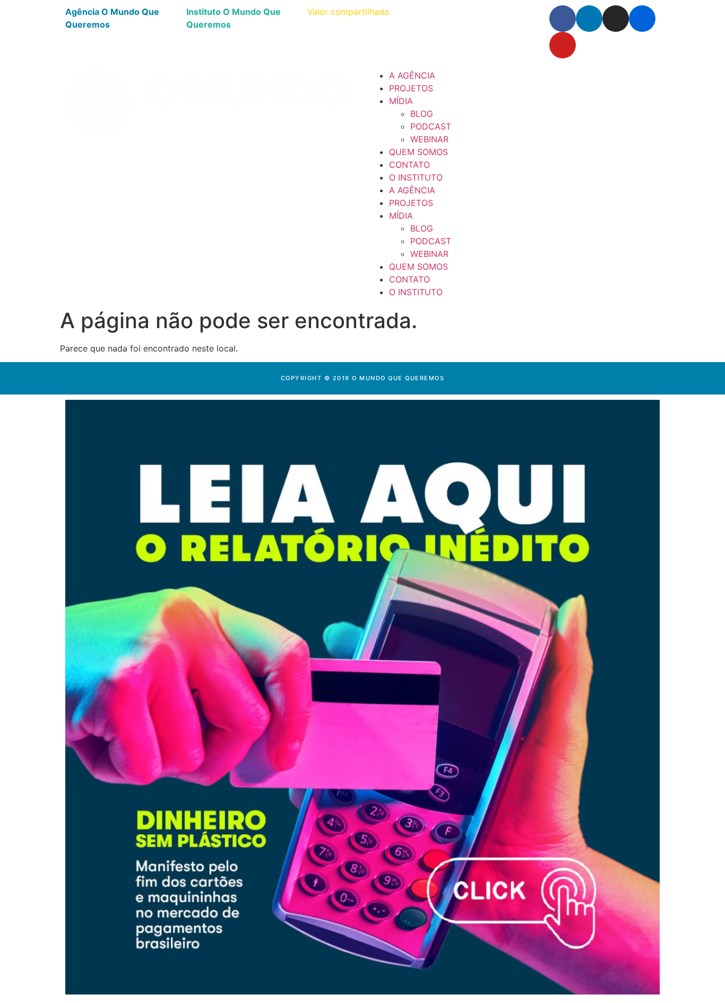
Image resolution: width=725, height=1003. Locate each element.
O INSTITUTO (416, 177)
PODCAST (430, 126)
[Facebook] (562, 18)
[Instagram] (615, 18)
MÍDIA (401, 101)
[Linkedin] (589, 18)
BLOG (421, 113)
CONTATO (409, 164)
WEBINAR (429, 139)
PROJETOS (411, 88)
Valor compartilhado (348, 11)
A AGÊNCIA (412, 75)
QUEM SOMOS (418, 152)
